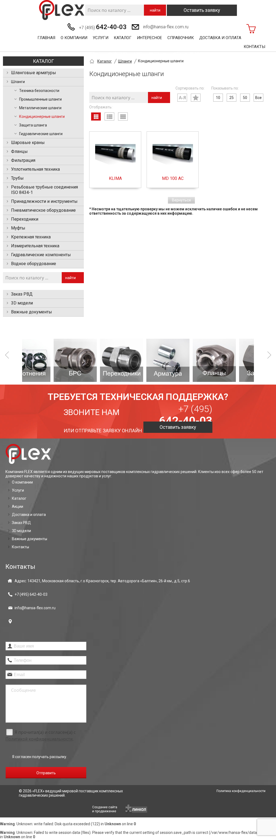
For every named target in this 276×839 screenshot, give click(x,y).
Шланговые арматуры (33, 72)
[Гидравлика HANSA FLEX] (61, 10)
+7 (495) (103, 27)
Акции (17, 506)
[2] (45, 360)
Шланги (18, 82)
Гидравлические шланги (41, 134)
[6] (230, 360)
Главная (46, 37)
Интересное (149, 37)
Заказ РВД (22, 294)
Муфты (18, 228)
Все (258, 97)
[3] (91, 360)
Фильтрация (23, 160)
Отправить (46, 773)
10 (218, 97)
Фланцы (19, 151)
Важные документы (31, 311)
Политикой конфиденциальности (39, 739)
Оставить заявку (202, 10)
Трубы (17, 178)
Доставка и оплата (220, 37)
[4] (138, 360)
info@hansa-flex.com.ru (165, 26)
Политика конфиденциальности (240, 791)
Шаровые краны (28, 142)
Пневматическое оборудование (43, 210)
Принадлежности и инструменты (44, 201)
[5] (184, 360)
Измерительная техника (35, 245)
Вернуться (181, 200)
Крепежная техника (31, 236)
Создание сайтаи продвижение (104, 809)
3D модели (22, 303)
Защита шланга (33, 125)
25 (231, 97)
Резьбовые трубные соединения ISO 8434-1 (44, 189)
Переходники (24, 219)
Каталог (123, 37)
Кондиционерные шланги (42, 116)
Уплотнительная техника (35, 169)
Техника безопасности (39, 90)
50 (245, 97)
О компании (74, 37)
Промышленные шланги (40, 99)
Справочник (180, 37)
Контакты (254, 46)
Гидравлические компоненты (41, 254)
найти (155, 10)
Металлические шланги (40, 108)
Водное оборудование (33, 263)
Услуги (100, 37)
